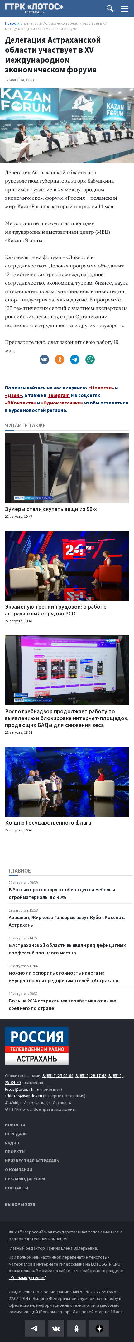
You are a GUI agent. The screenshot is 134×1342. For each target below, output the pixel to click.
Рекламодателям (25, 1179)
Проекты (15, 1151)
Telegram (59, 395)
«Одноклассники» (62, 402)
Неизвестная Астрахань (32, 1160)
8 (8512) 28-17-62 (90, 1075)
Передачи (16, 1134)
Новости (15, 1125)
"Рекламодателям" (27, 1277)
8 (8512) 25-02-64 (57, 1075)
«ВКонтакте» (20, 402)
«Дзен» (13, 395)
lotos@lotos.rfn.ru (22, 1089)
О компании (18, 1170)
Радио (12, 1143)
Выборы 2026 (20, 1204)
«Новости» (101, 387)
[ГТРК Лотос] (34, 10)
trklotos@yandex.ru (23, 1096)
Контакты (16, 1188)
